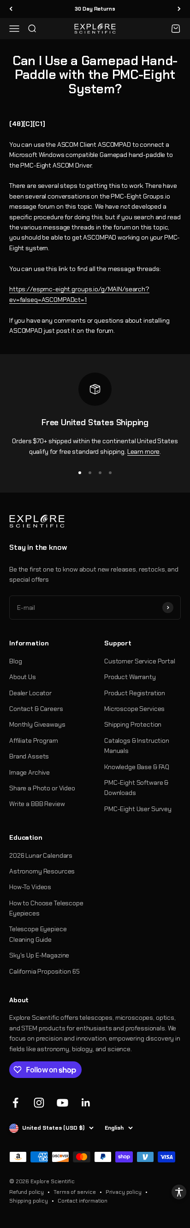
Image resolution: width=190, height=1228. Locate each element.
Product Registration (134, 693)
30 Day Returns (95, 9)
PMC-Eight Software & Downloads (136, 787)
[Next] (179, 9)
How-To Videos (30, 887)
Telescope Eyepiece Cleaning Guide (37, 934)
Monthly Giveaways (37, 724)
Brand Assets (29, 756)
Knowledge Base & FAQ (136, 767)
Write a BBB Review (37, 804)
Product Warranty (130, 677)
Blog (15, 661)
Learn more (143, 451)
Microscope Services (134, 708)
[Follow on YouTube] (62, 1102)
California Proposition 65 (44, 971)
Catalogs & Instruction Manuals (136, 745)
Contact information (82, 1200)
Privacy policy (124, 1192)
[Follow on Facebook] (15, 1102)
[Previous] (10, 9)
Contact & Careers (36, 708)
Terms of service (74, 1192)
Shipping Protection (132, 724)
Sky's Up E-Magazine (39, 955)
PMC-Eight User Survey (138, 809)
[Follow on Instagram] (39, 1102)
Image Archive (29, 772)
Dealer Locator (30, 693)
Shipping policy (28, 1200)
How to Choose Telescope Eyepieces (46, 908)
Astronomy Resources (42, 871)
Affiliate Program (33, 740)
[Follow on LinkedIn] (86, 1102)
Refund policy (26, 1192)
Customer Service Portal (139, 661)
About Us (22, 677)
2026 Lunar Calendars (40, 855)
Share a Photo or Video (42, 788)
